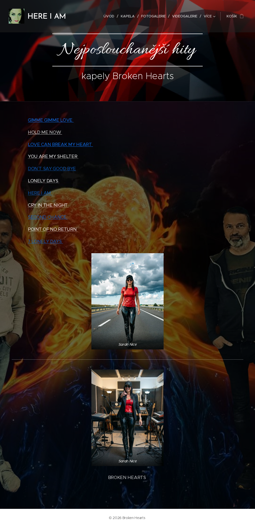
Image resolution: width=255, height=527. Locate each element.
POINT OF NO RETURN (53, 229)
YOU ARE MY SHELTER (53, 156)
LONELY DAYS (43, 181)
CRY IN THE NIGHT (48, 205)
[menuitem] (110, 16)
